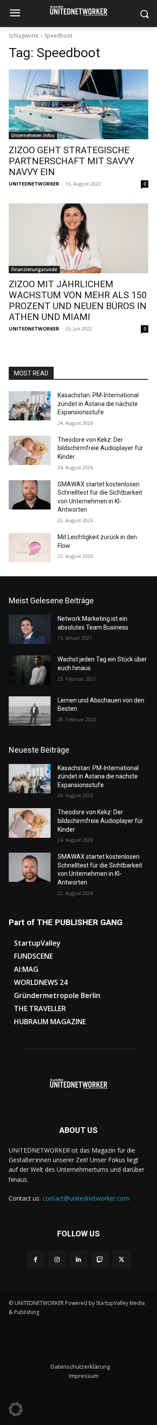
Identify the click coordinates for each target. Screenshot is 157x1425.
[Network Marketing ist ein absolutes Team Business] (30, 629)
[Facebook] (35, 1259)
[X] (121, 1259)
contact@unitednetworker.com (86, 1198)
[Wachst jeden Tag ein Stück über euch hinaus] (30, 670)
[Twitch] (100, 1259)
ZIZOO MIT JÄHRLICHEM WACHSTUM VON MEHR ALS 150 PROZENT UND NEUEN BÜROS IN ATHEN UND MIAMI (78, 300)
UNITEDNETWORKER (34, 183)
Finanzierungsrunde (34, 269)
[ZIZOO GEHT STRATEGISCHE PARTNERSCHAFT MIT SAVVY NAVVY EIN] (78, 104)
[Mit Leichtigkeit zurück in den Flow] (30, 547)
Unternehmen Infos (33, 135)
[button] (15, 1409)
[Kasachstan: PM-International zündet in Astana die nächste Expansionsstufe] (30, 405)
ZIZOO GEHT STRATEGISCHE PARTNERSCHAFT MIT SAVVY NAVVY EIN (71, 161)
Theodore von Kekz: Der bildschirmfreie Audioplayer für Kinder (100, 448)
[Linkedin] (78, 1259)
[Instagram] (56, 1259)
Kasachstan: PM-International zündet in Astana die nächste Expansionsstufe (98, 404)
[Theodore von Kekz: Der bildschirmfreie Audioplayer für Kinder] (30, 450)
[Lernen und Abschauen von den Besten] (30, 711)
